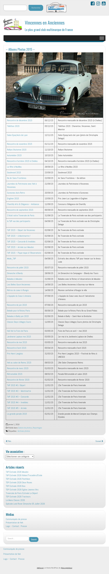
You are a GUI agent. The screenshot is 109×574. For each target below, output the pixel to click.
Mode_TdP (11, 258)
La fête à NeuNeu (14, 166)
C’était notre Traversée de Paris (20, 215)
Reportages (37, 428)
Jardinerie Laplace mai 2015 (19, 336)
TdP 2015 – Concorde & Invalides (21, 241)
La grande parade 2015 (17, 413)
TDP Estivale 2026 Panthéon (18, 478)
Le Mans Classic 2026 (15, 500)
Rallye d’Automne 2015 (16, 149)
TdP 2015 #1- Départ (16, 385)
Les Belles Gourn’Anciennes (18, 284)
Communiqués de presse (16, 519)
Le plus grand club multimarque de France (49, 29)
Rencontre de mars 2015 (17, 368)
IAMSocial (40, 568)
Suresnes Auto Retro (16, 192)
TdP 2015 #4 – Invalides (17, 402)
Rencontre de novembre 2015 (19, 143)
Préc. (9, 441)
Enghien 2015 (13, 198)
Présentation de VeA (14, 522)
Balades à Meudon (14, 278)
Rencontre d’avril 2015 (16, 347)
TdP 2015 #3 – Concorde (18, 396)
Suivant (99, 441)
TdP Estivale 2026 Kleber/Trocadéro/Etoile (24, 475)
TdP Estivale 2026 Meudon (17, 471)
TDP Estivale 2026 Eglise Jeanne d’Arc (22, 489)
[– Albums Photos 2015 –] (54, 85)
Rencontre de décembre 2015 (19, 120)
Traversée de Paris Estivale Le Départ (22, 493)
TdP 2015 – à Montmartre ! (18, 235)
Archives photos (24, 431)
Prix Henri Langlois (15, 353)
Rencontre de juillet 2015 (18, 267)
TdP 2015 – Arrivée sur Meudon (20, 247)
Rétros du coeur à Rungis (18, 290)
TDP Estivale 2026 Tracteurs (18, 496)
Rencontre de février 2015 (18, 379)
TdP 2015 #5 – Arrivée (17, 408)
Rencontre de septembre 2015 (20, 209)
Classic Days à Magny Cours (19, 321)
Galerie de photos (25, 428)
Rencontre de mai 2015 (17, 342)
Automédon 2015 (14, 155)
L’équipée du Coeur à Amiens (19, 295)
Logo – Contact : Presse (16, 526)
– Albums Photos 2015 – (20, 49)
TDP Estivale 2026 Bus (15, 486)
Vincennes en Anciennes (45, 22)
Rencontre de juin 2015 (17, 304)
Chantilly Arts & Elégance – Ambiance (23, 204)
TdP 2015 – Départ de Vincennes (21, 230)
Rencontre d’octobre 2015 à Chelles (22, 161)
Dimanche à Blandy (15, 273)
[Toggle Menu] (101, 38)
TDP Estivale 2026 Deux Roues (19, 482)
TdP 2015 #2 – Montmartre (19, 390)
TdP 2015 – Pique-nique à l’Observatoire (24, 252)
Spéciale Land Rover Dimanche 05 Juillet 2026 (25, 503)
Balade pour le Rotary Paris (18, 310)
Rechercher (36, 8)
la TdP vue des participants (18, 221)
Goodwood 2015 (14, 172)
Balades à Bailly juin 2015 (18, 316)
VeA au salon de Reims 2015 (19, 362)
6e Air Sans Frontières (16, 178)
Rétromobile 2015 (14, 373)
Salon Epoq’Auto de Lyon (17, 135)
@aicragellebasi (66, 568)
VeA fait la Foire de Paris (17, 330)
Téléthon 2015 (13, 126)
